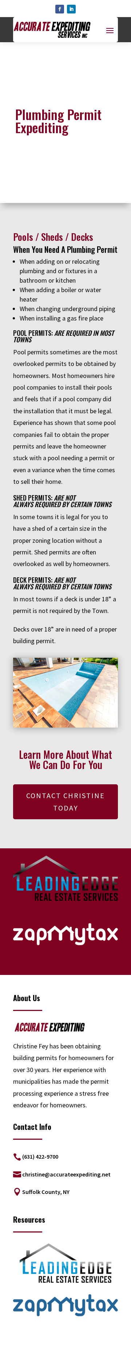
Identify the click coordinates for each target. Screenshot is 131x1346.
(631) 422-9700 (40, 1156)
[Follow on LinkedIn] (71, 9)
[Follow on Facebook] (59, 9)
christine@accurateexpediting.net (66, 1174)
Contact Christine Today (65, 801)
